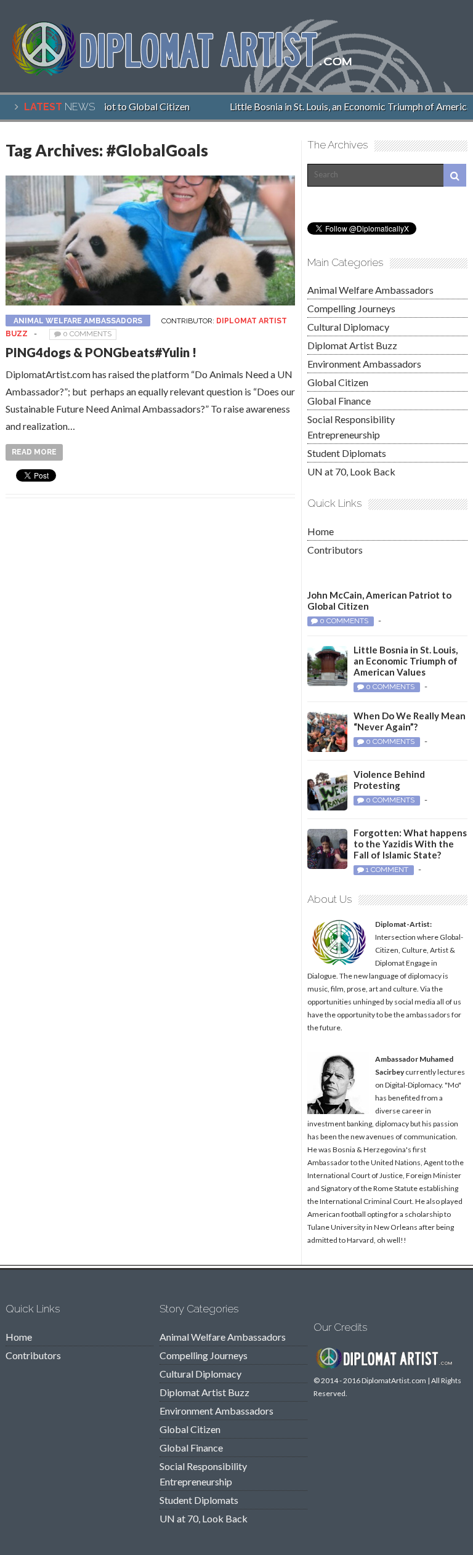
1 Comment (387, 869)
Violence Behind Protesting (389, 780)
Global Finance (339, 400)
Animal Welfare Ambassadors (78, 321)
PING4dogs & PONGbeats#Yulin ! (101, 352)
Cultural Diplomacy (348, 327)
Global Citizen (337, 382)
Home (320, 531)
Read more (34, 452)
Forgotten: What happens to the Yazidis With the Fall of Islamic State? (410, 843)
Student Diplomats (346, 453)
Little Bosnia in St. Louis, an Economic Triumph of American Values (406, 660)
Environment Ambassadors (364, 364)
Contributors (335, 549)
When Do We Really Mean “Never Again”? (410, 721)
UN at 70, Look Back (351, 471)
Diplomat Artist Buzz (352, 345)
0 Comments (87, 333)
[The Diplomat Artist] (190, 72)
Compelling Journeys (351, 308)
